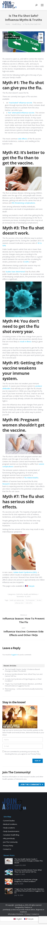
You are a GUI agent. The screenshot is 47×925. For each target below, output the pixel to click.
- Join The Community (10, 842)
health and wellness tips (17, 600)
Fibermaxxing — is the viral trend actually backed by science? (24, 690)
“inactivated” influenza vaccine (20, 103)
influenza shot (19, 603)
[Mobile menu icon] (42, 5)
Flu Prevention (30, 600)
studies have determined (15, 271)
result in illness (25, 341)
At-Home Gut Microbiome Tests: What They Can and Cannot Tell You (23, 675)
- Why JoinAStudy (8, 838)
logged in (14, 655)
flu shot (39, 600)
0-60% (26, 262)
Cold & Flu (8, 34)
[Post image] (9, 861)
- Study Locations (8, 828)
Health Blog (16, 24)
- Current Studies (8, 821)
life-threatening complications (23, 203)
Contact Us (35, 914)
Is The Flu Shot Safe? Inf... (32, 24)
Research (6, 484)
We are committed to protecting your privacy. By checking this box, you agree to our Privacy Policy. (22, 752)
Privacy (27, 914)
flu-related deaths (31, 478)
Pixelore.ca (28, 907)
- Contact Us (6, 849)
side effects (22, 139)
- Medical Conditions (9, 824)
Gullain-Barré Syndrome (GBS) (25, 572)
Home (8, 24)
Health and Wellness (12, 37)
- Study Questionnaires (10, 831)
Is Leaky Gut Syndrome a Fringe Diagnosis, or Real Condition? (23, 680)
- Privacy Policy (7, 846)
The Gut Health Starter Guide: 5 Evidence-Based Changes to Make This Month (22, 670)
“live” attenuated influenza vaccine (21, 113)
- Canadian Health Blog (10, 835)
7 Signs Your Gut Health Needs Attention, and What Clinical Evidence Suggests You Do (23, 685)
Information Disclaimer (16, 914)
